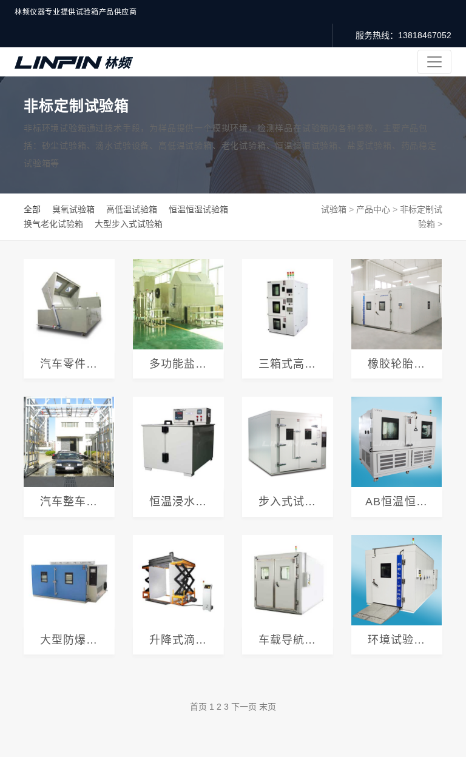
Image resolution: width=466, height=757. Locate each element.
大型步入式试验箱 (129, 224)
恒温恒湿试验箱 (198, 209)
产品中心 (373, 209)
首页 (198, 707)
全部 (32, 209)
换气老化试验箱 (53, 224)
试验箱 (333, 209)
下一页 (244, 707)
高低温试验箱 (131, 209)
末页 (267, 707)
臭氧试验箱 (73, 209)
